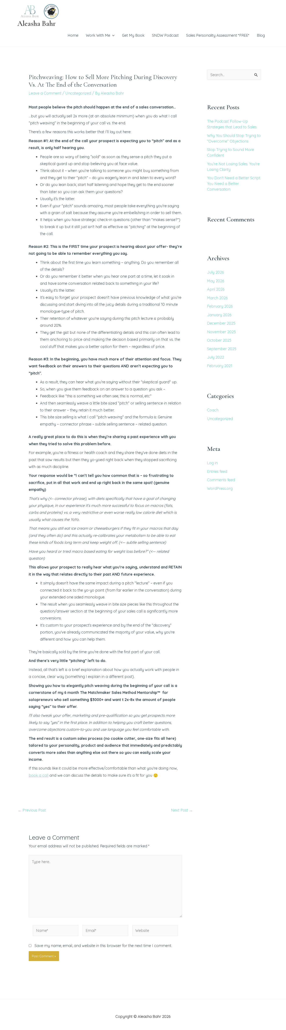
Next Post (182, 810)
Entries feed (217, 471)
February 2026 (220, 306)
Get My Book (133, 35)
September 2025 (221, 348)
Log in (212, 462)
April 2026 (216, 289)
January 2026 (219, 314)
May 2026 (215, 280)
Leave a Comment (45, 93)
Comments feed (221, 479)
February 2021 (219, 365)
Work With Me (98, 35)
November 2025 (221, 331)
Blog (261, 35)
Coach (212, 410)
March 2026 (217, 297)
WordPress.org (220, 488)
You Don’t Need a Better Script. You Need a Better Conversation (234, 184)
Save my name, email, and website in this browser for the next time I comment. (103, 945)
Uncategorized (78, 93)
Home (73, 35)
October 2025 (219, 340)
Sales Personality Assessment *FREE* (217, 35)
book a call (38, 775)
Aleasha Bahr (36, 23)
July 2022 (215, 357)
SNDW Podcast (165, 35)
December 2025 (221, 323)
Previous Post (32, 810)
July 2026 (215, 272)
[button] (112, 35)
